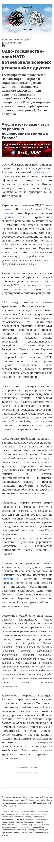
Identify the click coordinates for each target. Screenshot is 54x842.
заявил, (39, 172)
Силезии (7, 579)
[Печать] (3, 45)
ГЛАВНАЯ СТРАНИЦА (13, 43)
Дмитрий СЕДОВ (21, 40)
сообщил (8, 213)
